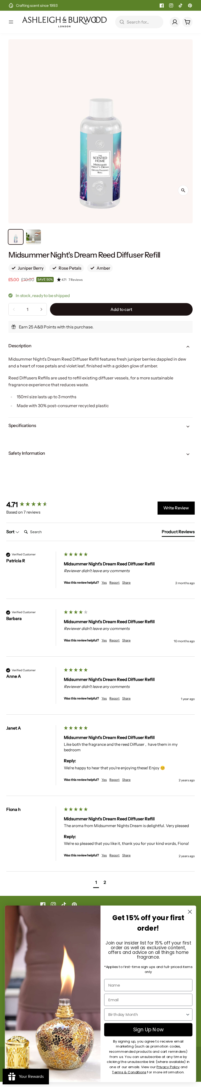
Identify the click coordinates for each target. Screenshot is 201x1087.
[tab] (178, 533)
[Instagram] (171, 5)
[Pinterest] (190, 5)
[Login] (175, 22)
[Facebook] (161, 5)
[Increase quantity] (41, 309)
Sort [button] (10, 531)
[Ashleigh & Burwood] (64, 22)
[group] (33, 504)
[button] (125, 279)
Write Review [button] (176, 507)
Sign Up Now (148, 1029)
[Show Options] (187, 1014)
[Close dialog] (190, 911)
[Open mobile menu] (11, 22)
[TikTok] (180, 5)
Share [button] (126, 582)
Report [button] (114, 582)
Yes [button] (104, 582)
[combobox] (146, 1014)
